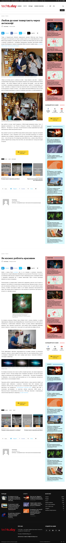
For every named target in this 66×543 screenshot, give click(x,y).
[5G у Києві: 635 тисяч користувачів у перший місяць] (55, 42)
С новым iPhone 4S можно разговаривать (37, 170)
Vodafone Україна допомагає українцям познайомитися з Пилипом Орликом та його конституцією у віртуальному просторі (54, 66)
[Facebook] (56, 1)
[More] (37, 33)
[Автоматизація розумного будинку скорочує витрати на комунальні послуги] (55, 200)
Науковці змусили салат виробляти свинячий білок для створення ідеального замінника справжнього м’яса (54, 224)
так (48, 108)
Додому (2, 15)
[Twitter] (60, 1)
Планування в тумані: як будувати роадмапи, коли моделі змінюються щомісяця (6, 169)
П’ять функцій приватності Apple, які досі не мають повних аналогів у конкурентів (55, 241)
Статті (48, 138)
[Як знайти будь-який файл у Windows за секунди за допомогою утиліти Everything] (4, 515)
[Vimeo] (62, 1)
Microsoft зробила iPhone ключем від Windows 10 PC (27, 170)
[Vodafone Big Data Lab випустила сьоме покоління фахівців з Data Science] (55, 26)
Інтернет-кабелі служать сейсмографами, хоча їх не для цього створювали (54, 156)
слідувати (55, 108)
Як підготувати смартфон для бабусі (10, 179)
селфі (9, 159)
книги (6, 159)
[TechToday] (2, 26)
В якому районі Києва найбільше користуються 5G (54, 98)
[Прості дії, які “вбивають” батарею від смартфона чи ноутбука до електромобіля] (55, 133)
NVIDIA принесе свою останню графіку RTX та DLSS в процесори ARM (17, 169)
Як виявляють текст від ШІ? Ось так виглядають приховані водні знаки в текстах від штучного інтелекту (54, 173)
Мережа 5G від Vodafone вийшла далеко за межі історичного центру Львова (54, 83)
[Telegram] (53, 530)
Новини (6, 15)
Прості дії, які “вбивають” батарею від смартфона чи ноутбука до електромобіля (54, 141)
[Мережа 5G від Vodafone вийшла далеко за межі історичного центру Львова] (55, 75)
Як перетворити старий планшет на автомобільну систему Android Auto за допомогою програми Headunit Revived (14, 507)
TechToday (6, 26)
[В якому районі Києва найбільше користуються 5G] (55, 91)
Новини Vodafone (50, 47)
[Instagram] (58, 1)
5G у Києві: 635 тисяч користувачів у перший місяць (54, 50)
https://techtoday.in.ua (15, 201)
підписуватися (62, 108)
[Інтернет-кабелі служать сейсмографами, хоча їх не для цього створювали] (55, 149)
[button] (63, 6)
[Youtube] (64, 1)
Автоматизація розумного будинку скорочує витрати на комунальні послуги (54, 208)
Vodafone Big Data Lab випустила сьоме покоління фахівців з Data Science (54, 34)
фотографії (14, 159)
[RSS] (49, 530)
